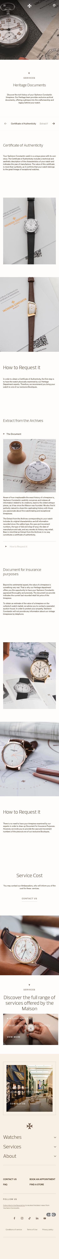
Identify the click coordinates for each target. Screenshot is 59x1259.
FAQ (5, 1184)
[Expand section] (55, 1137)
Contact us (29, 899)
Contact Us (17, 1104)
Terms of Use (32, 1229)
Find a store (37, 1184)
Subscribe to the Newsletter (14, 1205)
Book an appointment (42, 1179)
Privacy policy (47, 1229)
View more (14, 1037)
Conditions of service (14, 1229)
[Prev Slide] (5, 123)
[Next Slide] (53, 123)
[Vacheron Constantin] (29, 5)
